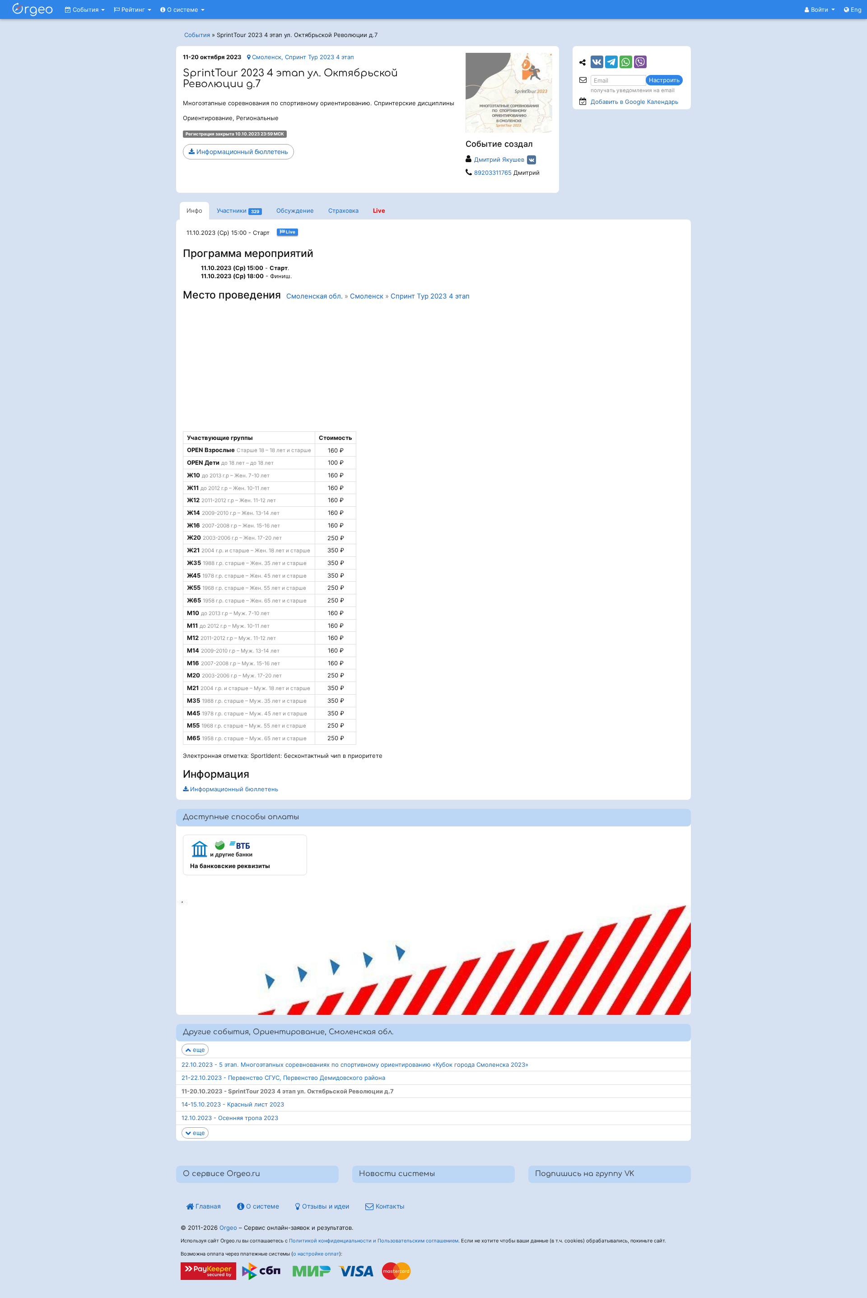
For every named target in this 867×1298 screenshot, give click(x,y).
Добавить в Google (634, 101)
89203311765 (493, 172)
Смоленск (366, 296)
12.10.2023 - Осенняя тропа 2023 (230, 1117)
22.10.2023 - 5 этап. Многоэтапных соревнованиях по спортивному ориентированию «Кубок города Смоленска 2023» (355, 1064)
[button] (819, 9)
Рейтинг (133, 9)
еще (198, 1049)
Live (379, 210)
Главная (207, 1206)
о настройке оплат (316, 1254)
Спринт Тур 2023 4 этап (430, 296)
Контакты (389, 1206)
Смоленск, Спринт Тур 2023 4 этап (302, 57)
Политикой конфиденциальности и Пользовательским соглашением (373, 1240)
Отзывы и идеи (324, 1206)
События (85, 9)
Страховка (343, 210)
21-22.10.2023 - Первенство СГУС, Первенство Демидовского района (283, 1077)
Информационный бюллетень (241, 151)
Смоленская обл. (314, 296)
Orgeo (228, 1227)
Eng (855, 9)
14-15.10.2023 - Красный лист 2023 (233, 1104)
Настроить (664, 80)
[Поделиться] (597, 62)
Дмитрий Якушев (499, 159)
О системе (182, 9)
